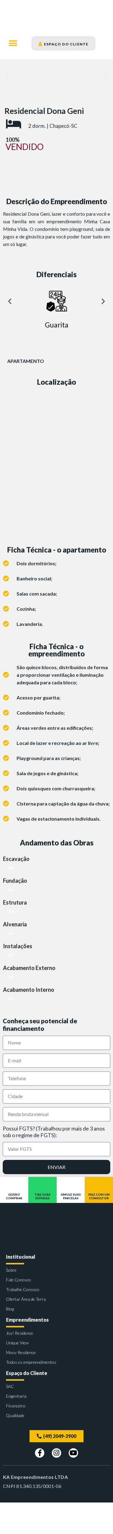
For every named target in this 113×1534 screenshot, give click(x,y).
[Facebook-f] (39, 1453)
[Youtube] (73, 1453)
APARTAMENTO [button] (25, 361)
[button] (13, 43)
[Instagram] (56, 1453)
